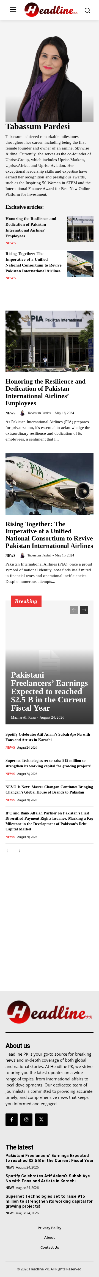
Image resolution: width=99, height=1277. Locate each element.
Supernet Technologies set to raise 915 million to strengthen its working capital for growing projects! (49, 1201)
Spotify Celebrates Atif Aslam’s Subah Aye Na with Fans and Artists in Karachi (48, 1178)
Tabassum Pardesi (39, 413)
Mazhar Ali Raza (23, 717)
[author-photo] (23, 413)
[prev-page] (74, 610)
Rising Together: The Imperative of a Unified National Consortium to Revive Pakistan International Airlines (49, 534)
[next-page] (84, 610)
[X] (41, 1119)
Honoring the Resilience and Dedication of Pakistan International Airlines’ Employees (46, 392)
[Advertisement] (49, 915)
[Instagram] (26, 1119)
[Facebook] (12, 1119)
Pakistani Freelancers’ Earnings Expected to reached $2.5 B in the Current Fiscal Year (49, 691)
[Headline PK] (50, 10)
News (10, 243)
